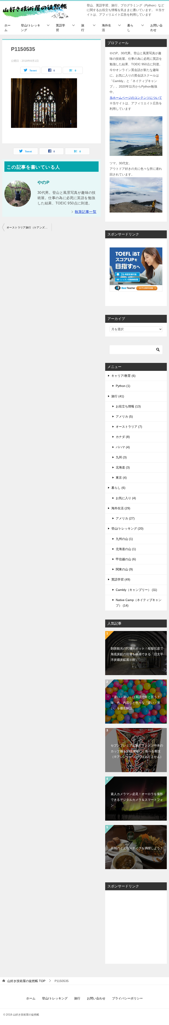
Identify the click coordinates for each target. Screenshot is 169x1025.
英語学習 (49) (120, 579)
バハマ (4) (123, 447)
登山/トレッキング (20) (127, 528)
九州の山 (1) (124, 539)
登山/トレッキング (30, 28)
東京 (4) (121, 477)
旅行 (82, 28)
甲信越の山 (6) (126, 559)
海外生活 (106, 28)
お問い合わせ (156, 28)
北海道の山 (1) (126, 549)
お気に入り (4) (126, 498)
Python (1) (123, 386)
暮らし (130, 28)
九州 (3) (121, 457)
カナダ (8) (123, 437)
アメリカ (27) (125, 518)
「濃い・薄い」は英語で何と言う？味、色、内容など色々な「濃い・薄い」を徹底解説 (135, 702)
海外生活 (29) (120, 508)
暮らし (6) (118, 487)
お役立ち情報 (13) (128, 406)
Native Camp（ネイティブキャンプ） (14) (139, 602)
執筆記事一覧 (85, 212)
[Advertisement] (136, 927)
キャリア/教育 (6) (123, 375)
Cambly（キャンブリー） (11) (136, 590)
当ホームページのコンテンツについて (136, 97)
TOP (26, 981)
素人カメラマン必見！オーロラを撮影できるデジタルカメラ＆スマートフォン (137, 799)
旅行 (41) (117, 396)
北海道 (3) (123, 467)
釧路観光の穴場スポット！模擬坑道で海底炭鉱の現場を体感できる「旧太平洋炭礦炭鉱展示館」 (137, 654)
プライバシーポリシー (127, 998)
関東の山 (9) (124, 569)
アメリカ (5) (124, 416)
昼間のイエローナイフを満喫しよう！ (137, 848)
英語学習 (60, 28)
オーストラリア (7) (129, 426)
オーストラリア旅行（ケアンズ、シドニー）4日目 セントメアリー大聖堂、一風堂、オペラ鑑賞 (29, 227)
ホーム (7, 28)
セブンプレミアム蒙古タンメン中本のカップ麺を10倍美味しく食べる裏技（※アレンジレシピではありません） (137, 751)
